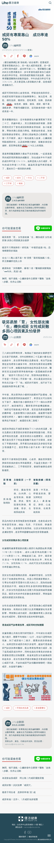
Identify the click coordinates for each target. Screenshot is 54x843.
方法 (30, 177)
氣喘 (21, 183)
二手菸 (42, 177)
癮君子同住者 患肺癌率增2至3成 (19, 792)
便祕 (9, 104)
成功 (19, 177)
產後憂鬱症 (40, 707)
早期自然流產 (23, 707)
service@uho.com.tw (32, 827)
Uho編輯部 (15, 45)
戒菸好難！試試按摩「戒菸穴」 (17, 785)
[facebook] (25, 833)
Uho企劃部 (15, 337)
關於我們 (22, 836)
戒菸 (46, 62)
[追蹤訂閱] (31, 56)
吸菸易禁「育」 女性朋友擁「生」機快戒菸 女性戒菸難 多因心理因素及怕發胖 (27, 239)
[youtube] (29, 833)
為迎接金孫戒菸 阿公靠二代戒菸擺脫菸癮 (23, 778)
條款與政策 (33, 836)
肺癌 (24, 145)
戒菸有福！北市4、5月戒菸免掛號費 (20, 799)
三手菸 (9, 183)
